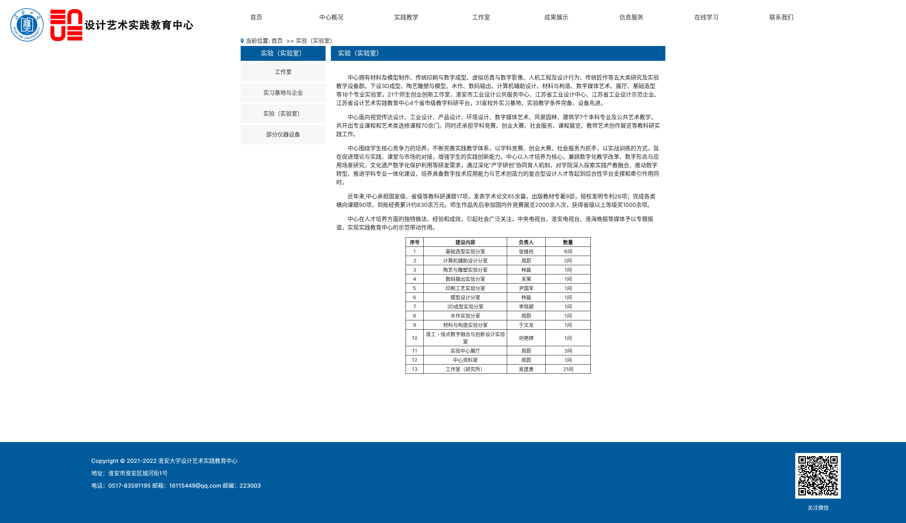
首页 (256, 17)
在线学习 (706, 17)
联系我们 (781, 17)
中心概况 (331, 17)
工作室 (481, 17)
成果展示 (556, 17)
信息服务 (631, 17)
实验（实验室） (316, 40)
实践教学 (406, 17)
